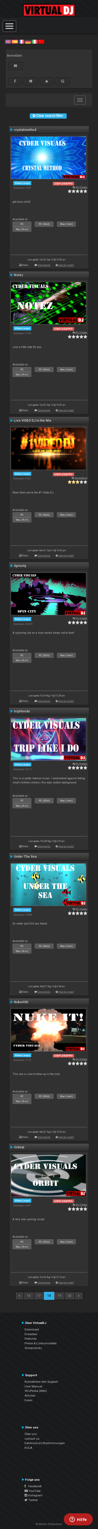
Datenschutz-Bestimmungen (45, 1443)
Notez (18, 275)
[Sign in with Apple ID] (47, 81)
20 (69, 1296)
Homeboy (81, 477)
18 (49, 1296)
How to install (66, 265)
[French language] (21, 41)
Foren (28, 1400)
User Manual (33, 1386)
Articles (30, 1395)
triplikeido (22, 711)
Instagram (35, 1495)
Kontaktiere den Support (41, 1381)
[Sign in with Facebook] (15, 81)
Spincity (20, 566)
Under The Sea (25, 856)
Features (31, 1338)
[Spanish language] (15, 41)
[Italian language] (34, 41)
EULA (28, 1448)
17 (39, 1296)
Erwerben (31, 1334)
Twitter (32, 1500)
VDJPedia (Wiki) (36, 1391)
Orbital (19, 1147)
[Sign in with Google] (62, 81)
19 (59, 1296)
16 (29, 1296)
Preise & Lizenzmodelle (40, 1343)
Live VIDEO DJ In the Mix (32, 420)
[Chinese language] (41, 41)
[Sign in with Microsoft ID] (31, 81)
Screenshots (33, 1348)
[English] (8, 41)
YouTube (34, 1491)
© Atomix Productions (49, 1524)
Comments (44, 265)
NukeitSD (21, 1002)
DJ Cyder (81, 187)
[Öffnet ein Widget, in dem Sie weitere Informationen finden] (78, 1519)
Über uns (31, 1434)
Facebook (34, 1486)
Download (32, 1329)
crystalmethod (25, 130)
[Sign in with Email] (15, 66)
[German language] (28, 41)
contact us (32, 1438)
